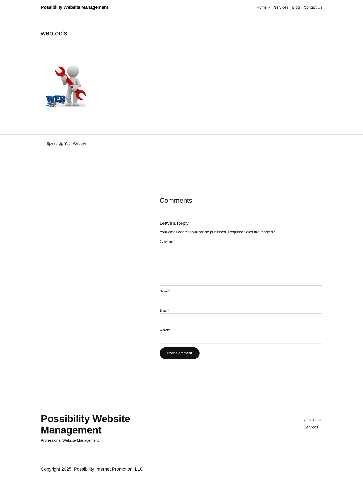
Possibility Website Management (74, 7)
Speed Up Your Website (66, 143)
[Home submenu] (269, 7)
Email (164, 310)
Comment (167, 241)
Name (164, 291)
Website (165, 330)
